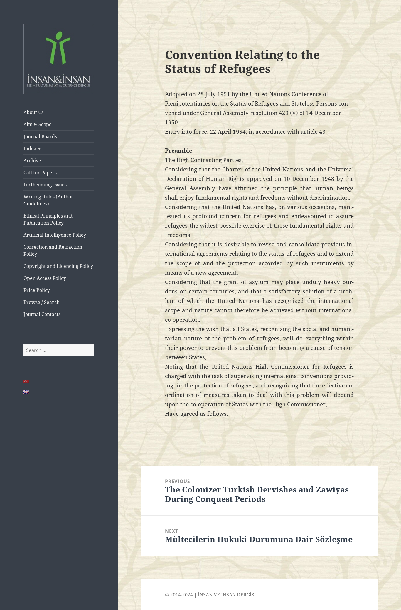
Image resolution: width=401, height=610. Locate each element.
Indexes (32, 148)
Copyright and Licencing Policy (58, 266)
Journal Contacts (41, 314)
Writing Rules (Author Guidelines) (48, 200)
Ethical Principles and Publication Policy (48, 219)
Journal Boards (40, 136)
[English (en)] (26, 392)
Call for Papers (40, 172)
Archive (32, 160)
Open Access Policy (44, 278)
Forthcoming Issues (45, 184)
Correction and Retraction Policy (52, 250)
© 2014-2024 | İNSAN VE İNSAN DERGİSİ (210, 594)
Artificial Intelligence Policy (54, 235)
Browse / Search (41, 302)
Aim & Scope (37, 124)
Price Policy (36, 290)
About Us (33, 112)
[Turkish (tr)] (26, 381)
